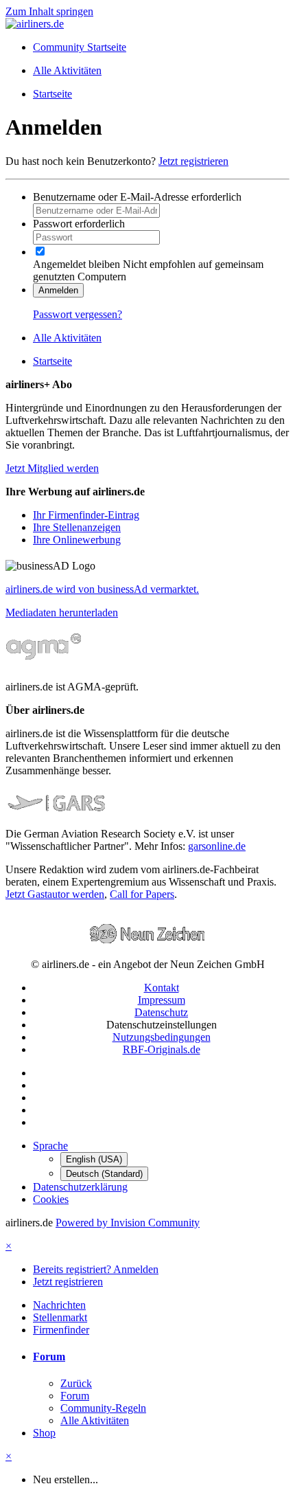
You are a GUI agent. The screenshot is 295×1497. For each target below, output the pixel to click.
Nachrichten (59, 1305)
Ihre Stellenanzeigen (77, 527)
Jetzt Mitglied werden (52, 468)
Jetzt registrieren (193, 161)
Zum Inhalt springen (49, 11)
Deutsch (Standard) (104, 1174)
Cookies (51, 1199)
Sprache (50, 1145)
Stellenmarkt (60, 1317)
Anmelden (58, 290)
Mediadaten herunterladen (61, 612)
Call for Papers (142, 894)
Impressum (161, 1000)
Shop (44, 1433)
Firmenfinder (61, 1330)
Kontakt (161, 987)
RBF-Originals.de (161, 1049)
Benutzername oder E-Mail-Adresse (137, 197)
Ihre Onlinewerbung (77, 539)
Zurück (76, 1383)
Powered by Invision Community (128, 1222)
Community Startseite (79, 47)
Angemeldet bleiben (76, 264)
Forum (49, 1356)
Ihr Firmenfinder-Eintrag (86, 515)
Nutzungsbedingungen (162, 1037)
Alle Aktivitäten (94, 1420)
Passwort (79, 223)
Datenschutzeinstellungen (161, 1025)
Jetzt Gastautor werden (54, 894)
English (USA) (94, 1159)
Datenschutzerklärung (80, 1187)
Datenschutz (161, 1012)
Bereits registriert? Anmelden (95, 1269)
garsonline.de (217, 846)
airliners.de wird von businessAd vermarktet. (102, 589)
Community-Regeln (103, 1408)
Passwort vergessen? (77, 314)
